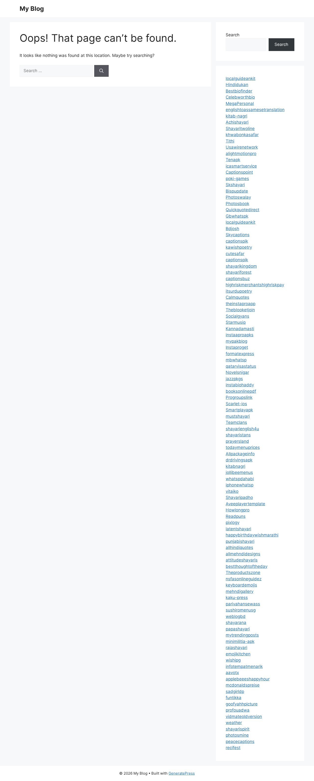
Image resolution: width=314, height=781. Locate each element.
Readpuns (236, 516)
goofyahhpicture (242, 704)
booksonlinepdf (241, 391)
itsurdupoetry (239, 291)
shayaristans (238, 434)
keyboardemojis (241, 585)
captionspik (237, 241)
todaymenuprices (243, 447)
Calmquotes (237, 297)
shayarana (236, 622)
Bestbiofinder (239, 91)
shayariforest (238, 272)
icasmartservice (241, 166)
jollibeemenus (239, 472)
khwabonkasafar (242, 134)
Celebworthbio (240, 97)
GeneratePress (182, 773)
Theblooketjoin (240, 309)
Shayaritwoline (240, 128)
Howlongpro (237, 510)
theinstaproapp (240, 303)
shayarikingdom (241, 266)
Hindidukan (237, 84)
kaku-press (237, 597)
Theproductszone (243, 572)
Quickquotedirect (242, 209)
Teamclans (236, 422)
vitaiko (232, 491)
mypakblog (236, 341)
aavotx (232, 672)
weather (234, 722)
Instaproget (237, 347)
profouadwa (237, 710)
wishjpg (233, 660)
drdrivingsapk (239, 459)
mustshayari (238, 416)
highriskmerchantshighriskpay (255, 284)
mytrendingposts (242, 635)
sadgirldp (235, 691)
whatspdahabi (240, 478)
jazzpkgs (234, 378)
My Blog (32, 8)
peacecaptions (240, 741)
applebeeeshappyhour (248, 679)
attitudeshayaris (242, 560)
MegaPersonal (240, 103)
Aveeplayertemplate (245, 503)
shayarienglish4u (242, 428)
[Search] (101, 71)
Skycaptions (237, 234)
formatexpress (240, 353)
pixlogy (232, 522)
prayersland (237, 441)
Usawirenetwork (242, 147)
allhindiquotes (239, 547)
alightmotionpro (241, 153)
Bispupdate (237, 191)
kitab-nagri (236, 116)
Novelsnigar (237, 372)
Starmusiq (236, 322)
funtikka (233, 697)
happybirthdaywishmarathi (252, 535)
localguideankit (240, 78)
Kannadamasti (240, 328)
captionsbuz (238, 278)
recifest (233, 747)
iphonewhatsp (239, 484)
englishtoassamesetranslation (255, 109)
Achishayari (237, 122)
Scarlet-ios (236, 403)
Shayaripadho (239, 497)
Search (232, 34)
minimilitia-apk (240, 641)
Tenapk (233, 159)
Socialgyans (237, 316)
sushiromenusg (241, 610)
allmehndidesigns (243, 553)
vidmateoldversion (244, 716)
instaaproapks (239, 334)
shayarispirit (237, 729)
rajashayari (236, 647)
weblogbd (236, 616)
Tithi (230, 141)
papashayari (238, 628)
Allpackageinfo (240, 453)
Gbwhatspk (237, 216)
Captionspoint (239, 172)
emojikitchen (238, 653)
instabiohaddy (240, 384)
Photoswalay (238, 197)
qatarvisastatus (241, 366)
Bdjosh (232, 228)
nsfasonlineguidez (244, 578)
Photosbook (237, 203)
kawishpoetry (239, 247)
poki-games (237, 178)
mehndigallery (239, 591)
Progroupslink (239, 397)
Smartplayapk (239, 409)
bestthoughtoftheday (246, 566)
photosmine (237, 735)
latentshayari (238, 528)
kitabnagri (235, 466)
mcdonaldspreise (243, 685)
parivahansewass (243, 603)
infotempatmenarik (244, 666)
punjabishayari (240, 541)
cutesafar (235, 253)
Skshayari (235, 184)
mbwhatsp (236, 359)
